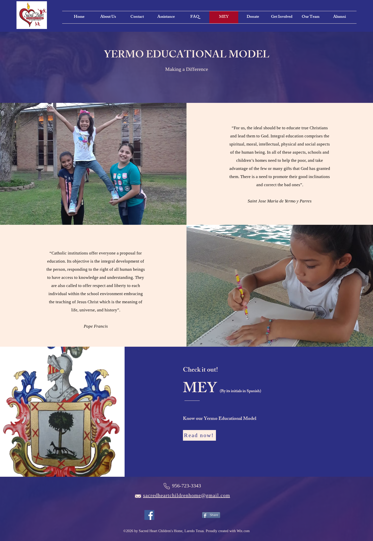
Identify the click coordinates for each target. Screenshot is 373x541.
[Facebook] (149, 515)
